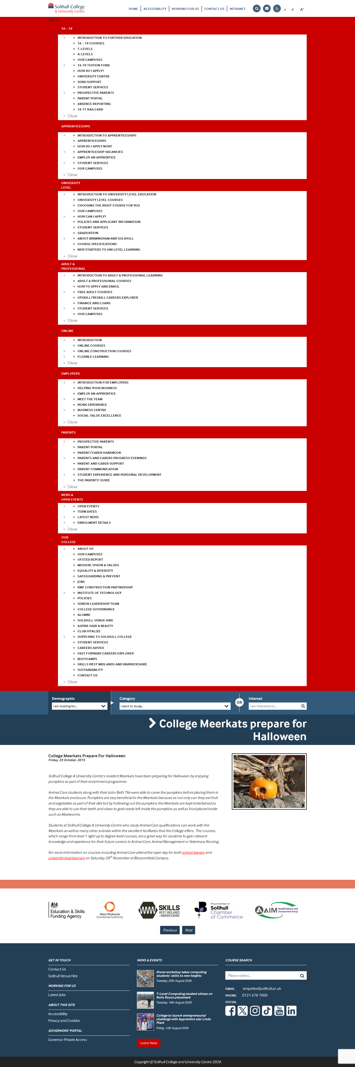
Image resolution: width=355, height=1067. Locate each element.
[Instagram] (255, 1014)
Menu (54, 19)
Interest (255, 698)
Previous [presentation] (170, 930)
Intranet (238, 9)
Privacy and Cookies (64, 1020)
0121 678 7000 (246, 995)
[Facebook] (230, 1014)
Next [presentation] (188, 930)
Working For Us (185, 9)
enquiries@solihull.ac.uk (253, 988)
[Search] (299, 975)
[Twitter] (243, 1014)
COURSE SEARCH (238, 960)
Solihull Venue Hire (63, 975)
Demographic (63, 698)
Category (127, 698)
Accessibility (154, 9)
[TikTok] (267, 1014)
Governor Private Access (67, 1039)
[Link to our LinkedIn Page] (291, 1014)
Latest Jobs (57, 994)
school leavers (193, 852)
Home (133, 9)
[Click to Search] (303, 705)
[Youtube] (279, 1014)
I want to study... (132, 706)
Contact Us (214, 9)
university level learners (66, 857)
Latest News (148, 1043)
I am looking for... (65, 706)
